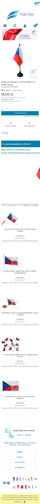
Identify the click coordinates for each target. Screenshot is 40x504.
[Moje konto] (25, 25)
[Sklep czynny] (20, 34)
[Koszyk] (35, 25)
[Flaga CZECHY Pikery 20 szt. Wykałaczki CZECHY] (20, 345)
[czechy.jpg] (20, 60)
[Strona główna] (20, 14)
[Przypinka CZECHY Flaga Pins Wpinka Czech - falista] (20, 303)
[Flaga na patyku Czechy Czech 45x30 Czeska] (20, 219)
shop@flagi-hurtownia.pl (24, 430)
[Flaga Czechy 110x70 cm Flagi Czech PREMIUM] (20, 387)
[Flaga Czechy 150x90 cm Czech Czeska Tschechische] (20, 261)
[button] (5, 25)
